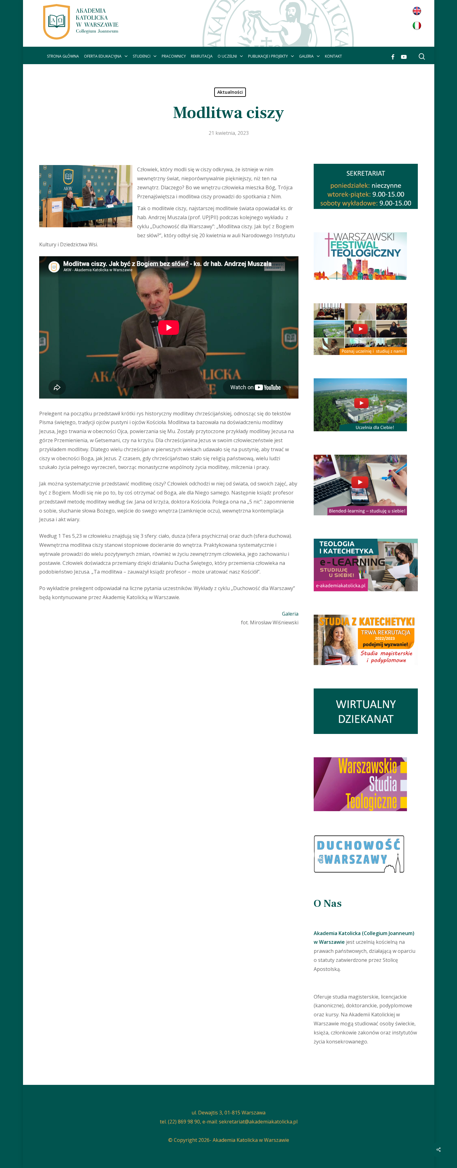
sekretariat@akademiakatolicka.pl (258, 1121)
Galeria (290, 613)
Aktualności (230, 92)
